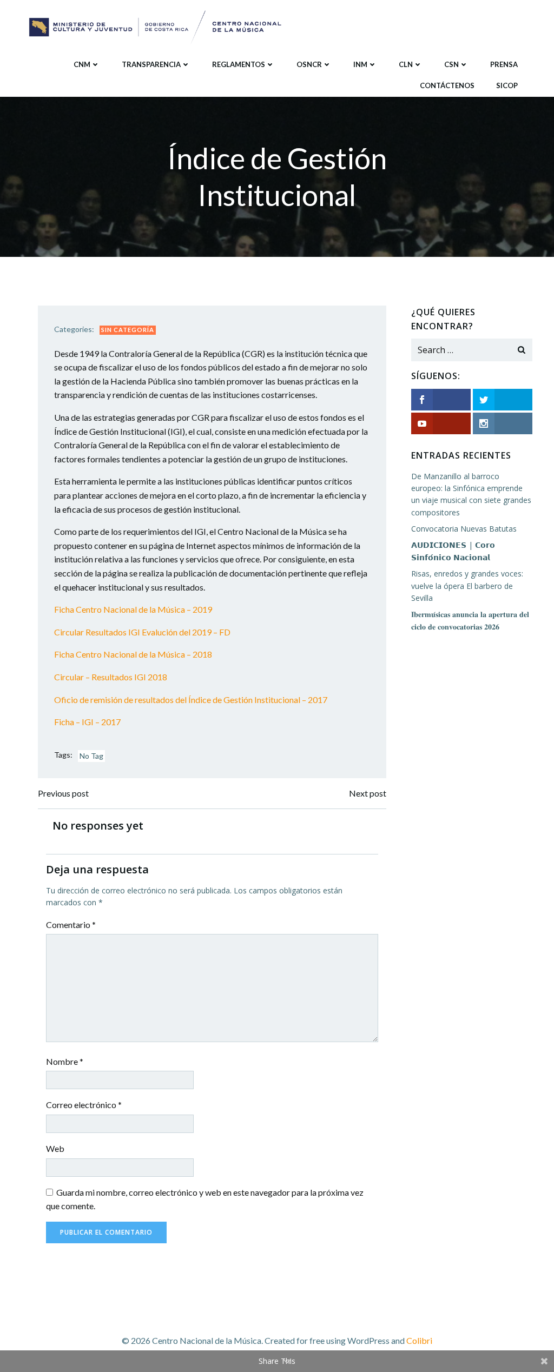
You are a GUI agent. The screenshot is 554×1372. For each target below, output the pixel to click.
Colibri (419, 1340)
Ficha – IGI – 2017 (87, 722)
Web (55, 1148)
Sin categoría (127, 329)
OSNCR (309, 64)
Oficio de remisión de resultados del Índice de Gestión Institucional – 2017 (190, 699)
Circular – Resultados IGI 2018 (110, 677)
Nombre (64, 1061)
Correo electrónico (84, 1104)
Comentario (71, 924)
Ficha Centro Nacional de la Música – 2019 (133, 609)
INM (360, 64)
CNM (82, 64)
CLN (406, 64)
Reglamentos (238, 64)
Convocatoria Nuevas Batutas (464, 528)
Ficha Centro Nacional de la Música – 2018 (133, 654)
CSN (451, 64)
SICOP (507, 85)
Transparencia (151, 64)
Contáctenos (447, 85)
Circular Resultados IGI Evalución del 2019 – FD (142, 632)
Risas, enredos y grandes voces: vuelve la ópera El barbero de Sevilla (467, 585)
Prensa (504, 64)
